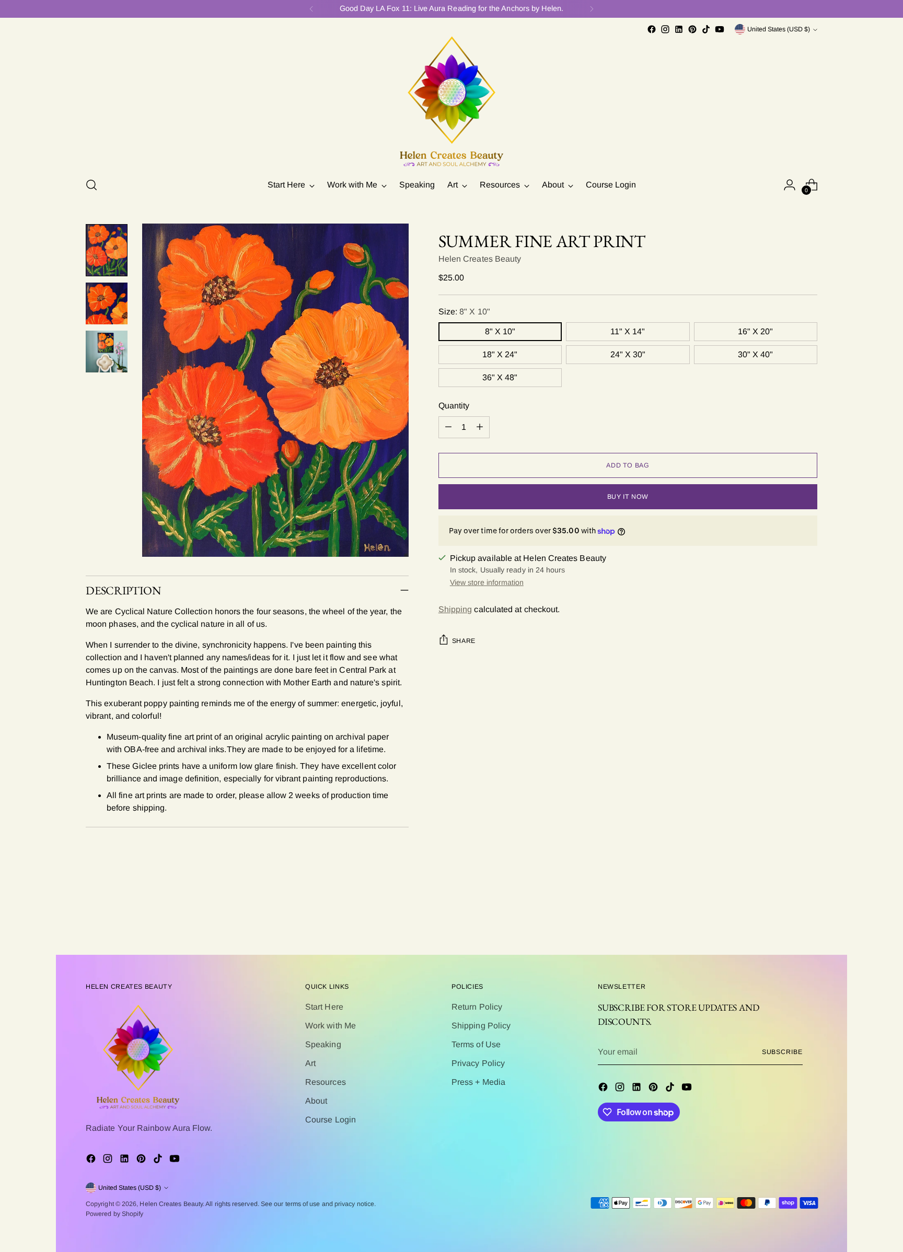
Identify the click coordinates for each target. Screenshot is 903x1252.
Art (310, 1063)
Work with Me (330, 1025)
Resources (325, 1082)
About (316, 1100)
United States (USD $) (778, 29)
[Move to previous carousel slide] (784, 919)
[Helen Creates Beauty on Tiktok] (706, 29)
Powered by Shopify (114, 1214)
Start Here (324, 1006)
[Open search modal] (91, 184)
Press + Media (478, 1082)
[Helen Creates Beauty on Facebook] (651, 29)
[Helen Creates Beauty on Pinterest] (692, 29)
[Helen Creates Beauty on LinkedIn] (679, 29)
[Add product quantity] (479, 427)
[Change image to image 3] (107, 351)
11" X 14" (627, 331)
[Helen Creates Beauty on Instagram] (665, 29)
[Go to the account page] (789, 184)
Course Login (330, 1119)
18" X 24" (499, 354)
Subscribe (782, 1052)
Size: (464, 311)
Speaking (323, 1044)
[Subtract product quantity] (448, 427)
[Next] (591, 9)
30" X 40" (755, 354)
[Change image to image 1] (107, 250)
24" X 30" (627, 354)
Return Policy (477, 1006)
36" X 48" (499, 377)
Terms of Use (476, 1044)
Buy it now (628, 496)
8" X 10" (500, 331)
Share (464, 641)
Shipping (455, 609)
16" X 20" (755, 331)
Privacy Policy (478, 1063)
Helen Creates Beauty (480, 258)
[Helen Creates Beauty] (451, 102)
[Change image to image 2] (107, 303)
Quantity (454, 405)
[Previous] (311, 9)
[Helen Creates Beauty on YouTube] (719, 29)
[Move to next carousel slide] (808, 919)
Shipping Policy (481, 1025)
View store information (487, 582)
